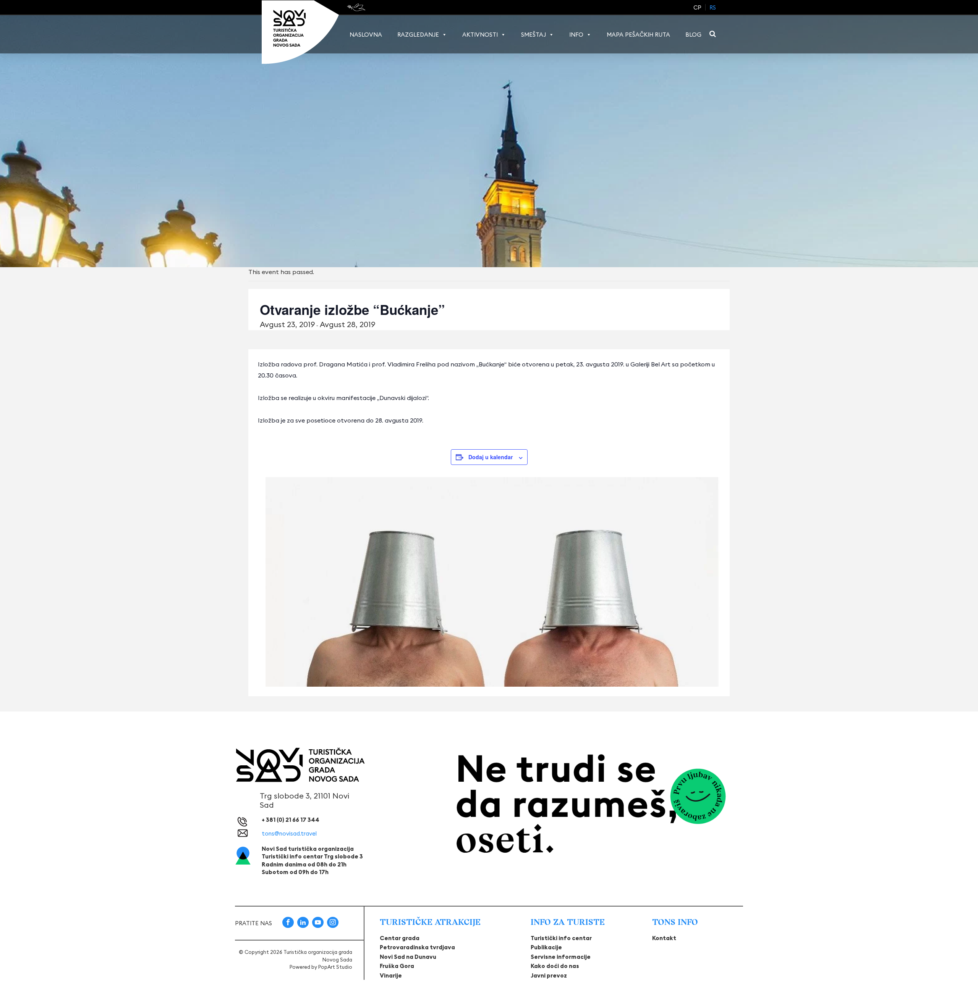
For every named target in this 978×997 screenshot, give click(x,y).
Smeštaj (533, 34)
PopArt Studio (335, 967)
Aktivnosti (480, 34)
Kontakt (664, 938)
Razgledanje (418, 34)
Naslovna (366, 34)
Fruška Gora (397, 966)
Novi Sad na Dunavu (408, 956)
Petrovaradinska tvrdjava (417, 947)
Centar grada (399, 938)
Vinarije (391, 975)
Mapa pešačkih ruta (638, 34)
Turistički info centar (561, 938)
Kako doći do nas (555, 966)
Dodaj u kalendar (490, 457)
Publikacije (546, 947)
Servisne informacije (561, 956)
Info (576, 34)
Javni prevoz (549, 975)
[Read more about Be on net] (357, 7)
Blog (693, 34)
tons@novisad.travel (289, 833)
